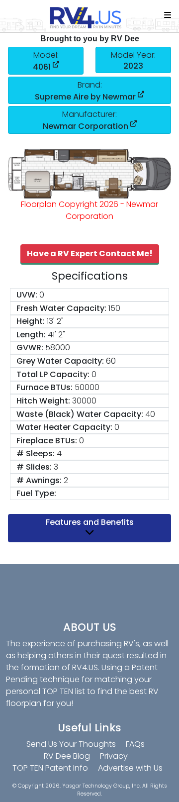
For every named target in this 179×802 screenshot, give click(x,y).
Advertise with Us (130, 768)
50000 (87, 387)
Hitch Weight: (43, 400)
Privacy (114, 756)
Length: (31, 334)
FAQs (135, 744)
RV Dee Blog (67, 756)
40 (150, 414)
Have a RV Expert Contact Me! (90, 253)
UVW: (26, 295)
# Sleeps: (35, 453)
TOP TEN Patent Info (50, 768)
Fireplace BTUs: (46, 440)
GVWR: (29, 347)
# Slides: (34, 467)
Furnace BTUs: (44, 387)
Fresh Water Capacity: (61, 308)
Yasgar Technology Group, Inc (101, 786)
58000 (57, 347)
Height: (30, 321)
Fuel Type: (36, 493)
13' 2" (55, 321)
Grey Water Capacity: (60, 361)
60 (111, 361)
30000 (84, 400)
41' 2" (56, 334)
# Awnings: (39, 480)
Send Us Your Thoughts (71, 744)
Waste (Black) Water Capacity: (79, 414)
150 (114, 308)
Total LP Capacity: (53, 374)
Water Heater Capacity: (64, 427)
